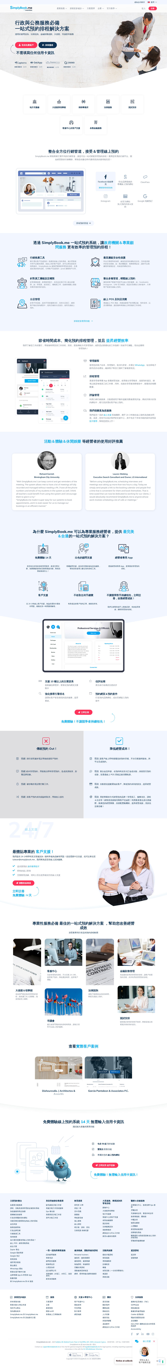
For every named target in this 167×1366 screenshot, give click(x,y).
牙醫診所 (134, 1210)
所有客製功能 (15, 1301)
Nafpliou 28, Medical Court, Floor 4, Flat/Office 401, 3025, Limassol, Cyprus (80, 1342)
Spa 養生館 (50, 1211)
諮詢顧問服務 (51, 1254)
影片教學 (93, 421)
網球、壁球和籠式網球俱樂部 (85, 1274)
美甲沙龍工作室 (52, 1218)
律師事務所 (107, 1230)
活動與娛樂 (107, 1250)
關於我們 (106, 1305)
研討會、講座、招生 (82, 1227)
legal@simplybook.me (92, 1347)
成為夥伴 (106, 1324)
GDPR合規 (135, 1305)
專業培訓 (49, 1258)
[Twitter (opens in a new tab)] (138, 1334)
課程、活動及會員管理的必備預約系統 (24, 1208)
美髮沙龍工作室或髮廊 (54, 1208)
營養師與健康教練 (138, 1241)
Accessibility (136, 1329)
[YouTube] (149, 1334)
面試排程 (106, 1223)
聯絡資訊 (106, 1311)
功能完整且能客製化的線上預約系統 (24, 1221)
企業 (47, 1305)
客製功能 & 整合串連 (18, 1305)
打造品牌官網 (15, 1230)
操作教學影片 (33, 866)
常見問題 (77, 1308)
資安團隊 (134, 1321)
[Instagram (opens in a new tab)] (154, 1334)
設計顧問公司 (51, 1270)
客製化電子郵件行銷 (18, 1272)
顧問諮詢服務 (51, 1261)
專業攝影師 (107, 1261)
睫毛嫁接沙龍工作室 (53, 1205)
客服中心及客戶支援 (110, 1217)
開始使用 (77, 1305)
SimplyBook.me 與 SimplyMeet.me (24, 1314)
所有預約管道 (82, 223)
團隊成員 (106, 1308)
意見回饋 (106, 1301)
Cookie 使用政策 (137, 1314)
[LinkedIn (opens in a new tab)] (143, 1334)
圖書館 (76, 1214)
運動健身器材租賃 (81, 1270)
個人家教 (77, 1221)
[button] (62, 8)
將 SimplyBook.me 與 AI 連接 (21, 1281)
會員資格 (13, 1259)
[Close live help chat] (154, 1341)
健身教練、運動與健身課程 (86, 1250)
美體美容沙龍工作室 (53, 1214)
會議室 (105, 1274)
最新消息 (106, 1317)
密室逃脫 (106, 1258)
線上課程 (77, 1224)
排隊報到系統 (136, 1232)
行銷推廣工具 (15, 1233)
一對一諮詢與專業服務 (56, 1250)
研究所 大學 (78, 1205)
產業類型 (49, 1308)
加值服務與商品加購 (18, 1211)
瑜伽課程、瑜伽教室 (82, 1264)
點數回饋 (13, 1278)
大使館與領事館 (109, 1211)
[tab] (105, 182)
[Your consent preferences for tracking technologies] (162, 1361)
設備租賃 (106, 1264)
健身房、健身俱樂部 (82, 1258)
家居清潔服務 (51, 1279)
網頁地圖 (77, 1314)
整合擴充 (13, 1265)
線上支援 (107, 414)
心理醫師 (134, 1226)
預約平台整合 (15, 1308)
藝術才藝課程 (108, 1254)
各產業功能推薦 (16, 1205)
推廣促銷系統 (15, 1227)
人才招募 (106, 1314)
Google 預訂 (15, 1256)
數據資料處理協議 (138, 1311)
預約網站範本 (15, 1311)
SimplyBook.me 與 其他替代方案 (23, 1317)
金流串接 (13, 1224)
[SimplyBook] (21, 8)
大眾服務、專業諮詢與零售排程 (112, 1202)
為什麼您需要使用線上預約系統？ (23, 1240)
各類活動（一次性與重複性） (114, 1270)
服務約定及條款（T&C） (140, 1301)
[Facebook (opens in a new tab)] (133, 1334)
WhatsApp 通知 (16, 1268)
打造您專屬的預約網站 (18, 1218)
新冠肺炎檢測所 (137, 1229)
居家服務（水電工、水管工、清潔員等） (59, 1275)
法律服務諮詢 (108, 1226)
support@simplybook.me (51, 1347)
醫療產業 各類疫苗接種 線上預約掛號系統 (143, 1236)
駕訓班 (133, 1254)
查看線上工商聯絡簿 (53, 1314)
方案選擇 (91, 8)
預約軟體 (13, 1237)
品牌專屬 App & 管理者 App (21, 1275)
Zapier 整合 (14, 1249)
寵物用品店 (50, 1264)
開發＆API (50, 1311)
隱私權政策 (135, 1308)
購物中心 (106, 1207)
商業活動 (106, 1277)
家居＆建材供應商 (109, 1236)
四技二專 (77, 1208)
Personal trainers (81, 1254)
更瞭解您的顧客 (16, 1214)
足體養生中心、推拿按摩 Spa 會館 (143, 1206)
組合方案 (13, 1246)
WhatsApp (140, 365)
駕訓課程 (135, 1250)
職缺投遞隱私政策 (138, 1317)
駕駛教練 (134, 1258)
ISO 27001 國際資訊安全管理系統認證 (143, 1325)
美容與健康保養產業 (55, 1201)
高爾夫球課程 (79, 1267)
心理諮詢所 (50, 1267)
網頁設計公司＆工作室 (111, 1233)
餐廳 (104, 1267)
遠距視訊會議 (15, 1262)
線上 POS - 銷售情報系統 (19, 1243)
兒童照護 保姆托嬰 (81, 1230)
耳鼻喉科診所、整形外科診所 (142, 1213)
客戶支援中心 (79, 1301)
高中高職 (77, 1211)
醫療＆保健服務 (138, 1201)
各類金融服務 (108, 1220)
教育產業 (78, 1201)
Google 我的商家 (16, 1252)
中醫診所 (134, 1219)
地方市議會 (107, 1214)
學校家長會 (78, 1218)
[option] (51, 191)
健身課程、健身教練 (82, 1261)
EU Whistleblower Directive (93, 1349)
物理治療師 (135, 1223)
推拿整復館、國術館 (138, 1216)
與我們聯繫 (107, 1321)
